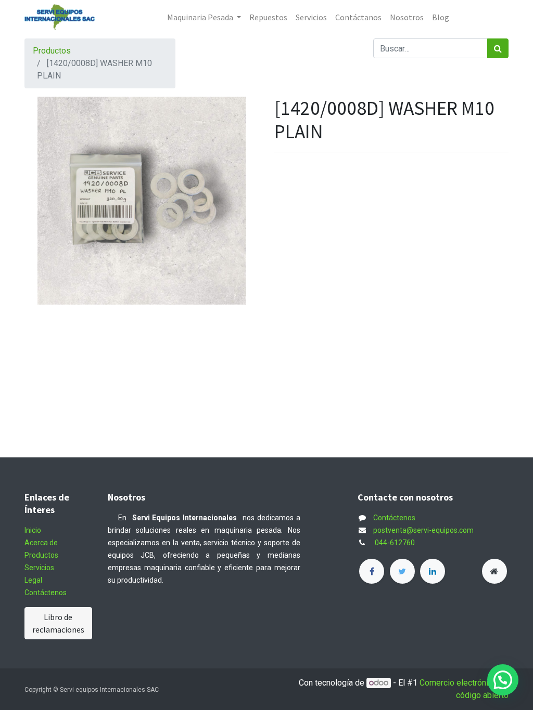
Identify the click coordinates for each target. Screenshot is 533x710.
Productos (52, 51)
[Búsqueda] (498, 48)
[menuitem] (268, 17)
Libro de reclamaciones (58, 623)
